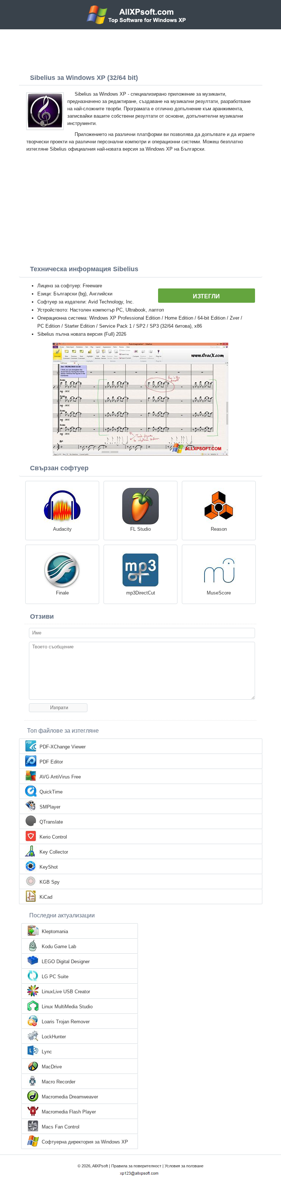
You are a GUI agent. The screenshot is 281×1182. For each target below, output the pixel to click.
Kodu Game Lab (59, 946)
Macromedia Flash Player (69, 1112)
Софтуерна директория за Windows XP (85, 1142)
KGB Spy (50, 882)
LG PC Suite (55, 976)
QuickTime (51, 792)
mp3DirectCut (140, 593)
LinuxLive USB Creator (66, 991)
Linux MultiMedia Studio (67, 1006)
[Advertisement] (140, 49)
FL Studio (140, 529)
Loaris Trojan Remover (66, 1021)
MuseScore (219, 593)
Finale (62, 593)
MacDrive (52, 1066)
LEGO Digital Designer (66, 961)
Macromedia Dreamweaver (70, 1097)
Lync (47, 1051)
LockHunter (54, 1036)
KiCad (46, 897)
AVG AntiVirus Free (60, 777)
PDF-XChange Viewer (63, 747)
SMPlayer (50, 807)
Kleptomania (55, 931)
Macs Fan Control (60, 1127)
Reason (219, 529)
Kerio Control (53, 837)
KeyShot (49, 867)
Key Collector (54, 852)
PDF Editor (51, 762)
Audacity (62, 529)
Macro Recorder (58, 1082)
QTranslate (51, 822)
